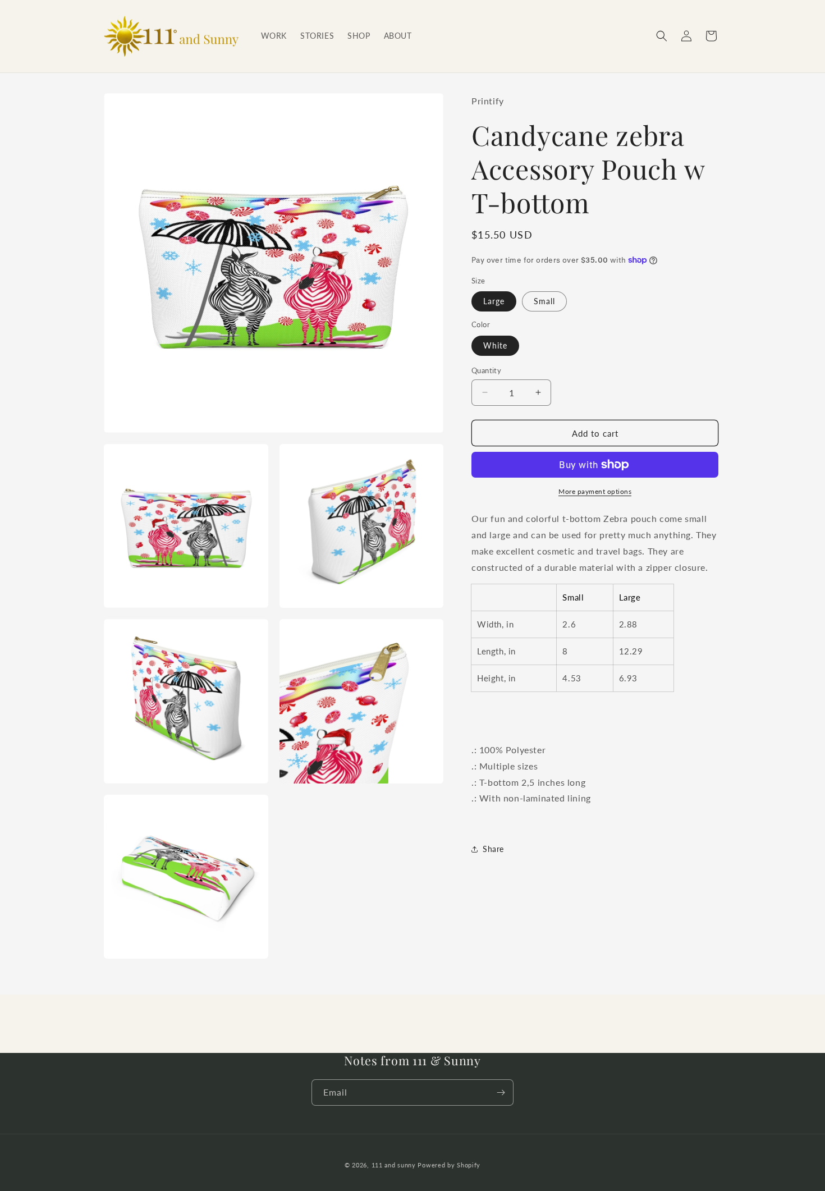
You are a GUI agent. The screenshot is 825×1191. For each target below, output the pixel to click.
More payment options (594, 491)
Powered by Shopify (449, 1165)
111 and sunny (394, 1165)
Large (494, 301)
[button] (661, 36)
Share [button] (493, 849)
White (495, 345)
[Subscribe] (500, 1092)
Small (544, 301)
